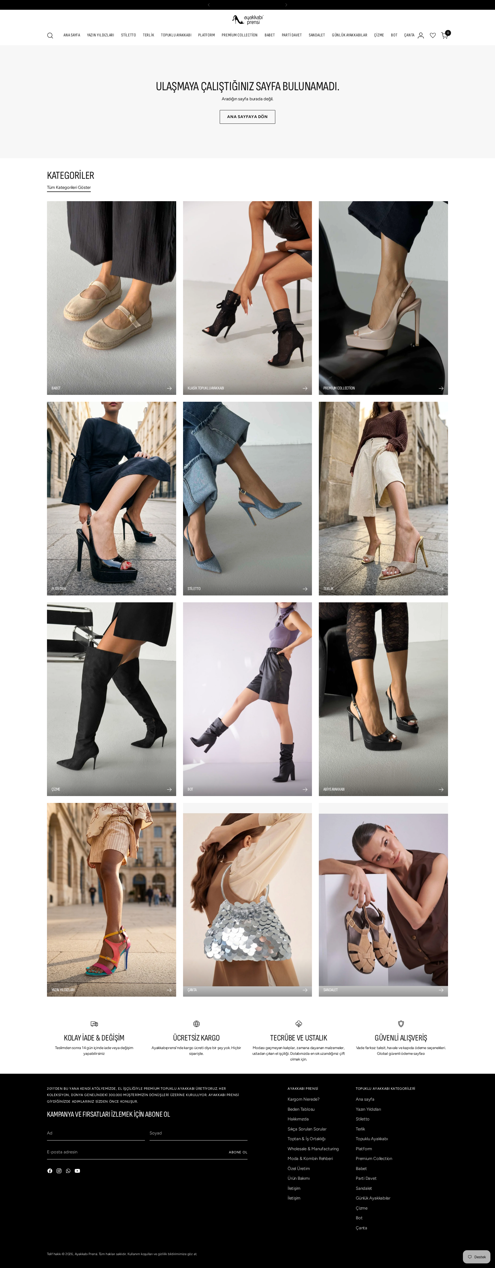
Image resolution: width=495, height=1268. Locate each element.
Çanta (361, 1227)
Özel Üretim (299, 1168)
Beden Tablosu (301, 1109)
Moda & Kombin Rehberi (310, 1158)
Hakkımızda (298, 1119)
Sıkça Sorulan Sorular (307, 1129)
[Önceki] (209, 5)
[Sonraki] (286, 5)
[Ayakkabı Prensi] (247, 19)
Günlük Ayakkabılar (373, 1198)
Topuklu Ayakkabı (372, 1138)
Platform (364, 1148)
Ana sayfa (365, 1099)
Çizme (362, 1208)
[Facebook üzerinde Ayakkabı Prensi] (50, 1172)
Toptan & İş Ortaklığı (306, 1138)
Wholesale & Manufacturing (313, 1148)
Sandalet (364, 1188)
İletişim (294, 1188)
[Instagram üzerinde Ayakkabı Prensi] (59, 1172)
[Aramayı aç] (50, 35)
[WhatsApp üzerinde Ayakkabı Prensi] (68, 1172)
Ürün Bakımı (299, 1178)
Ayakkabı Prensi (86, 1254)
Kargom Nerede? (304, 1099)
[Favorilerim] (433, 35)
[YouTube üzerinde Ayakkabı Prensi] (77, 1172)
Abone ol (238, 1152)
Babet (361, 1168)
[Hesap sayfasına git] (421, 35)
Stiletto (363, 1119)
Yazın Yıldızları (368, 1109)
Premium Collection (374, 1158)
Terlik (360, 1129)
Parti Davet (366, 1178)
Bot (359, 1217)
